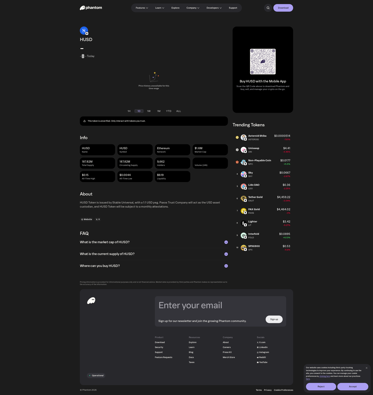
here (308, 379)
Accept (353, 386)
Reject (321, 386)
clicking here (324, 376)
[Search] (268, 8)
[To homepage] (91, 300)
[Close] (366, 368)
